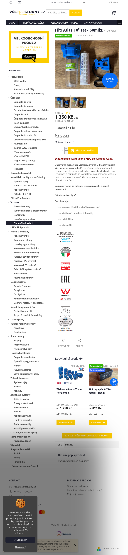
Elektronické (20, 332)
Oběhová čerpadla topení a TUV (30, 139)
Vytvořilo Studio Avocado (64, 525)
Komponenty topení (20, 437)
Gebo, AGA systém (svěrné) (27, 269)
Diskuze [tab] (69, 444)
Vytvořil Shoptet (111, 548)
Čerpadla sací (21, 114)
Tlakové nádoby (22, 206)
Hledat (76, 12)
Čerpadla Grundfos (24, 164)
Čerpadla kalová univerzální (28, 131)
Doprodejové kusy (23, 240)
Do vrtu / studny (22, 286)
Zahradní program (19, 378)
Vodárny (14, 202)
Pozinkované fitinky (24, 277)
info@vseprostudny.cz (25, 487)
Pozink (17, 453)
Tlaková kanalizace (20, 353)
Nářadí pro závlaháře (24, 428)
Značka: (83, 35)
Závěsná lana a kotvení (25, 185)
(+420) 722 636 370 (23, 491)
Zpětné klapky (21, 181)
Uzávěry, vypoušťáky (24, 219)
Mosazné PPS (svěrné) (25, 265)
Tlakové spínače (22, 152)
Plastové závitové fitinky (26, 257)
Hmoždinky (19, 462)
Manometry (19, 215)
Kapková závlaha (22, 416)
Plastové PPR (20, 273)
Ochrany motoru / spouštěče (29, 303)
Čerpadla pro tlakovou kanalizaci (30, 118)
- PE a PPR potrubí (19, 227)
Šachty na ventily (22, 424)
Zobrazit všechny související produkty (87, 435)
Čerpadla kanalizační (24, 357)
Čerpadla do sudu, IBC (25, 135)
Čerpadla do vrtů (22, 102)
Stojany (17, 340)
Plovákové (19, 328)
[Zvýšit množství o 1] (66, 148)
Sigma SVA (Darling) (24, 160)
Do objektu (19, 294)
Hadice (17, 386)
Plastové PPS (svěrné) (25, 261)
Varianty (64, 422)
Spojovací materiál (20, 449)
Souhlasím (22, 540)
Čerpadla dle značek (21, 173)
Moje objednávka (75, 494)
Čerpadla (15, 98)
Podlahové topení (23, 441)
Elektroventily (21, 407)
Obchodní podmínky (61, 2)
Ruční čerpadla (21, 123)
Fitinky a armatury (19, 231)
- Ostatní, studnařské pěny (23, 432)
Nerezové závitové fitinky (26, 252)
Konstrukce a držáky (24, 89)
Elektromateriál (18, 282)
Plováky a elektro (22, 370)
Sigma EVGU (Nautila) (25, 148)
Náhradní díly (20, 143)
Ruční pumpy (17, 336)
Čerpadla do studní (23, 106)
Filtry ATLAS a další (20, 198)
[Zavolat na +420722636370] (13, 2)
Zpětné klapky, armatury (26, 361)
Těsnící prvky (17, 319)
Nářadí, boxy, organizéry (22, 307)
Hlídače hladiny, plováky (26, 298)
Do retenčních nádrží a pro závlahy (31, 110)
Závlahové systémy (20, 395)
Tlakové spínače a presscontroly (30, 210)
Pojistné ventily (21, 190)
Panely (17, 85)
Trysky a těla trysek (23, 403)
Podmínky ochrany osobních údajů (84, 490)
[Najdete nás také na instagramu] (64, 533)
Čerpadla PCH (21, 156)
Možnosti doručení (64, 142)
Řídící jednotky (21, 399)
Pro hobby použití (23, 311)
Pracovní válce (21, 344)
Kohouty (18, 391)
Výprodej (15, 445)
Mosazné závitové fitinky (26, 248)
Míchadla (18, 169)
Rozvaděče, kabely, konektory (29, 93)
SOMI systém (20, 81)
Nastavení (20, 547)
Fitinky (17, 365)
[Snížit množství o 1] (66, 152)
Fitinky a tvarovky (23, 420)
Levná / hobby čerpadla (26, 127)
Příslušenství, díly (23, 349)
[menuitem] (12, 22)
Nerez (17, 457)
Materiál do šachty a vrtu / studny (27, 177)
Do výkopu (19, 290)
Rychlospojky (20, 382)
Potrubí (17, 411)
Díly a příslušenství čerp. (26, 374)
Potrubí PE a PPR (22, 194)
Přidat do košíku (85, 150)
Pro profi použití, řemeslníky (28, 315)
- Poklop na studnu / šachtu (24, 466)
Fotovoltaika (16, 77)
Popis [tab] (59, 444)
